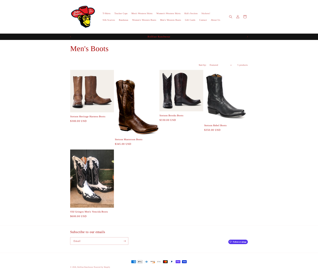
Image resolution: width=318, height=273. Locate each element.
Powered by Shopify (102, 267)
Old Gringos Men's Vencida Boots (89, 211)
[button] (230, 16)
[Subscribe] (124, 241)
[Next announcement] (247, 37)
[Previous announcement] (70, 37)
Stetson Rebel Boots (215, 125)
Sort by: (202, 65)
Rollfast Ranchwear (85, 267)
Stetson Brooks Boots (171, 115)
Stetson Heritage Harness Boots (87, 116)
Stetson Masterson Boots (129, 139)
